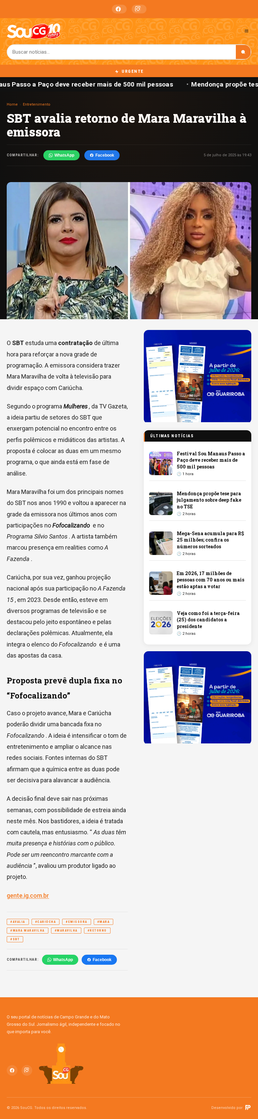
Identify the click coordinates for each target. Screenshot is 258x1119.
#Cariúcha (45, 922)
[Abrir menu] (246, 31)
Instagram (139, 9)
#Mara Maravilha (27, 930)
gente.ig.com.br (28, 895)
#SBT (14, 939)
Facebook (119, 9)
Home (12, 104)
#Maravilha (66, 930)
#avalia (17, 922)
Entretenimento (36, 104)
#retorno (97, 930)
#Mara (103, 922)
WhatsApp (64, 155)
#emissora (76, 922)
